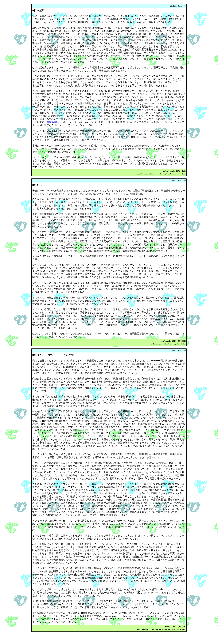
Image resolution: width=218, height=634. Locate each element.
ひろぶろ (87, 157)
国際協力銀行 (54, 122)
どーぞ (85, 506)
